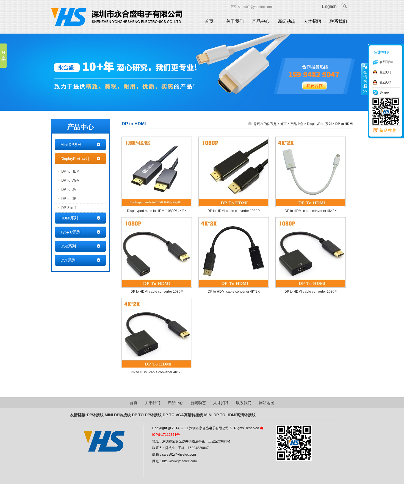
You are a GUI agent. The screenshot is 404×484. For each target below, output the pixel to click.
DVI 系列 (68, 260)
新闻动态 (286, 21)
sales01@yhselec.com (255, 7)
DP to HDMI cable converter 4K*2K (311, 211)
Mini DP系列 (71, 144)
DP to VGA (70, 180)
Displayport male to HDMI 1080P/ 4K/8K (157, 211)
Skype (384, 92)
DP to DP (68, 199)
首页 (209, 21)
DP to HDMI (71, 171)
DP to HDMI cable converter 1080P (233, 211)
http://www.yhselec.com (179, 461)
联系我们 (338, 21)
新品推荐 (383, 130)
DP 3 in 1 (68, 208)
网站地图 (266, 403)
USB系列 (68, 246)
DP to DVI (69, 189)
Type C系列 (70, 232)
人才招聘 (312, 21)
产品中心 (261, 21)
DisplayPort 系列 (74, 158)
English (329, 6)
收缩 (365, 79)
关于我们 (235, 21)
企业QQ (385, 72)
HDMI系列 (69, 218)
